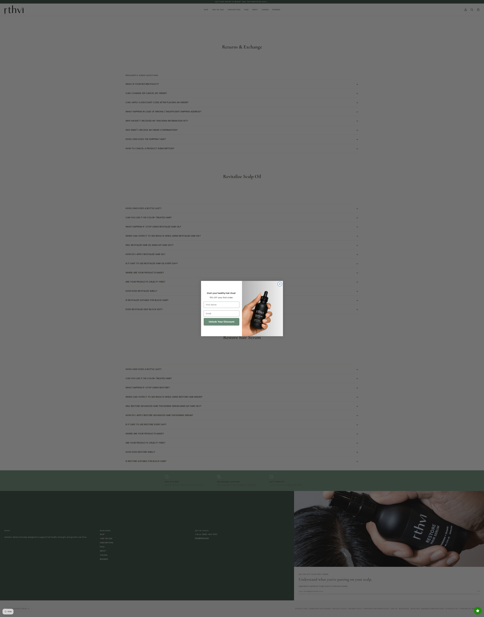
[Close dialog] (280, 284)
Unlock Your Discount (221, 321)
